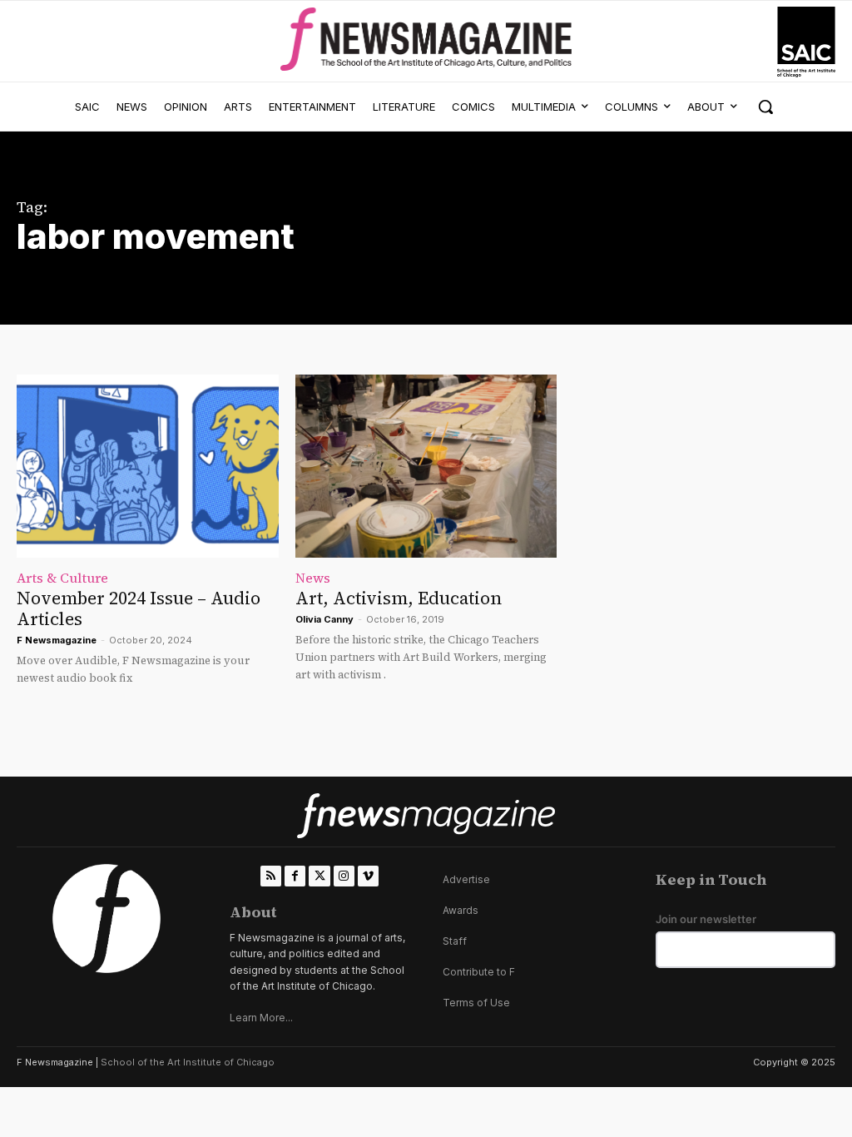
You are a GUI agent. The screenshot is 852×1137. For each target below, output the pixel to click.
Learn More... (261, 1017)
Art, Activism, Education (398, 598)
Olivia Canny (324, 619)
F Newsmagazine (57, 640)
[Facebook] (295, 876)
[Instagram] (344, 876)
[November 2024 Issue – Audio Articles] (148, 466)
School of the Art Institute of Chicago (188, 1062)
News (312, 577)
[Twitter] (319, 876)
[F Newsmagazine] (806, 42)
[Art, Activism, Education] (426, 466)
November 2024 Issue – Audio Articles (138, 608)
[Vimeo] (368, 876)
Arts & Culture (62, 577)
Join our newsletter (706, 919)
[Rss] (270, 876)
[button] (765, 107)
